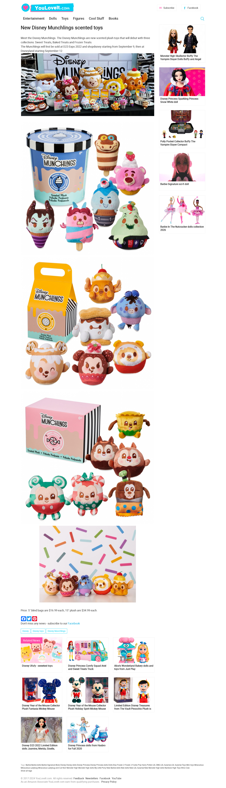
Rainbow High (170, 768)
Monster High (72, 768)
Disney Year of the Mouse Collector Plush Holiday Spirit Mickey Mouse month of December (87, 707)
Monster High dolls (86, 768)
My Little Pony (100, 768)
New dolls (125, 768)
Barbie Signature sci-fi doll (174, 184)
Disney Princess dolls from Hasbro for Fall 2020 (86, 747)
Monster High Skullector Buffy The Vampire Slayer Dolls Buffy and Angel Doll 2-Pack (180, 57)
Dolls (53, 18)
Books (113, 18)
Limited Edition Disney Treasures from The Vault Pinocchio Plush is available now (132, 707)
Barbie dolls (36, 765)
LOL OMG (156, 765)
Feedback (78, 778)
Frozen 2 (128, 765)
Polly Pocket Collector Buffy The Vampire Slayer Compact (177, 143)
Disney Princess (83, 765)
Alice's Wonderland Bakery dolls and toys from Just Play (133, 667)
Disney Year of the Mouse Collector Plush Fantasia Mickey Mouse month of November (41, 707)
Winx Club (185, 768)
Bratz (58, 765)
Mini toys (190, 765)
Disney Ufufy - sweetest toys (37, 665)
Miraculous (199, 765)
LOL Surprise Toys (178, 765)
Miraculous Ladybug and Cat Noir (52, 768)
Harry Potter (147, 765)
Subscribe (168, 8)
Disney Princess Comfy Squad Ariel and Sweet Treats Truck (87, 667)
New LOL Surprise (136, 768)
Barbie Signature (48, 765)
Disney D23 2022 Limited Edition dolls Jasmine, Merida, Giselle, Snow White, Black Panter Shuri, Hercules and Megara (39, 747)
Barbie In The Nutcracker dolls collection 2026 (182, 228)
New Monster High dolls (154, 768)
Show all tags (26, 770)
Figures (78, 18)
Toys (64, 18)
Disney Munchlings (56, 630)
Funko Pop (136, 765)
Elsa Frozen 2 (118, 765)
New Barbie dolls (113, 768)
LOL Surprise (166, 765)
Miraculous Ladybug (29, 768)
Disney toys (38, 630)
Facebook (193, 8)
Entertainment (33, 18)
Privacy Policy (109, 781)
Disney (25, 630)
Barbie (28, 765)
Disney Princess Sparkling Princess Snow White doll (179, 100)
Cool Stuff (96, 18)
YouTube (116, 778)
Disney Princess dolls (99, 765)
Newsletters (91, 778)
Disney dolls (71, 765)
